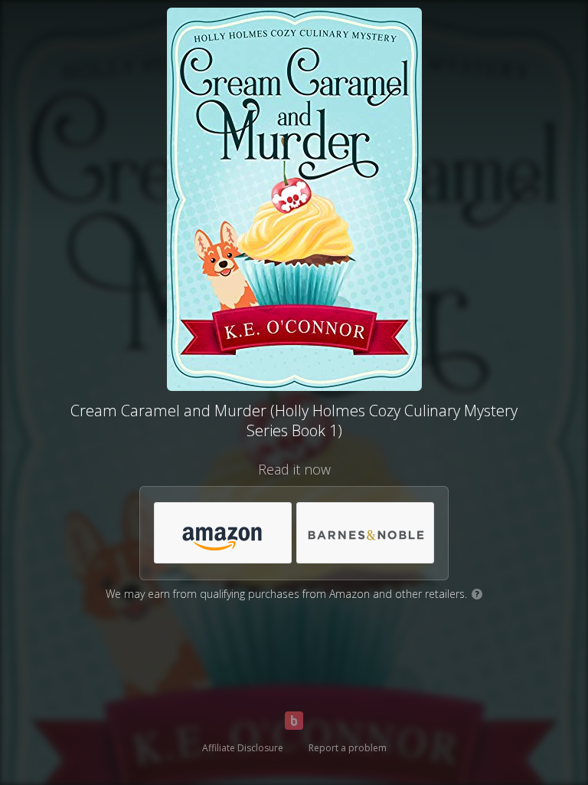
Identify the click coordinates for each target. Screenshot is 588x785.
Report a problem (348, 747)
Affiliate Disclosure (242, 747)
